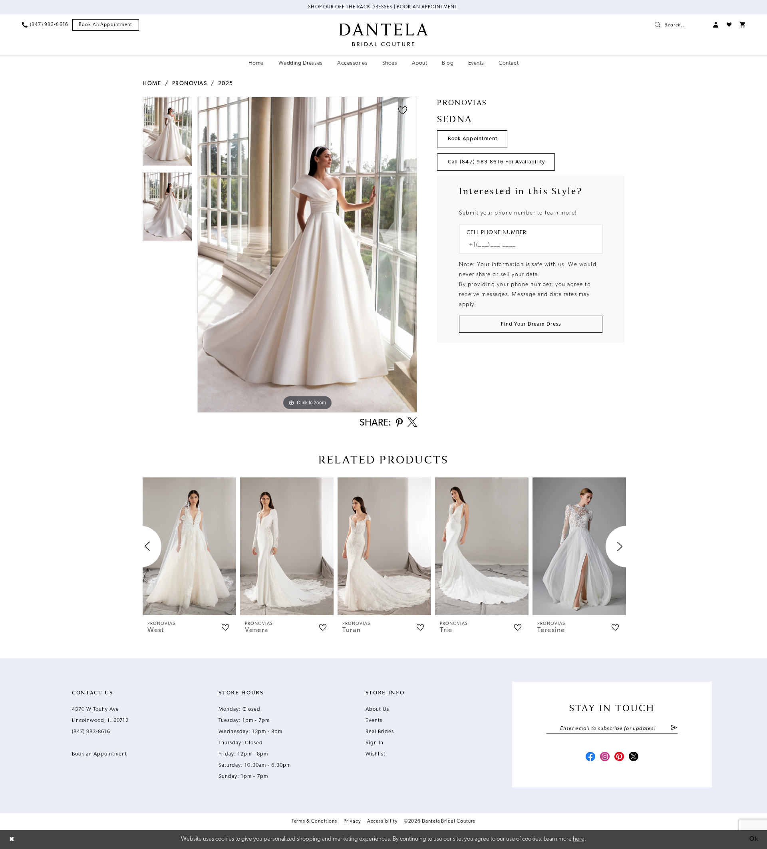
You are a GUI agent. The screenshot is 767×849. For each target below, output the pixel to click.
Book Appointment (473, 138)
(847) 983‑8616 (91, 731)
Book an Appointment (427, 7)
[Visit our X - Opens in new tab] (633, 757)
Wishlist (375, 754)
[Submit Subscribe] (674, 728)
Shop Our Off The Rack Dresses (350, 7)
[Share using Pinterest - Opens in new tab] (399, 423)
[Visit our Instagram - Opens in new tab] (605, 757)
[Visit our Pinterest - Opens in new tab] (619, 757)
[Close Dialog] (12, 840)
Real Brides (380, 731)
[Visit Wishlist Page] (729, 25)
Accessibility (382, 821)
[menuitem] (45, 25)
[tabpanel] (167, 134)
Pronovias (189, 84)
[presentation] (189, 546)
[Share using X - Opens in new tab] (412, 423)
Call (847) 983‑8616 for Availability (496, 162)
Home (152, 84)
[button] (716, 25)
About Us (377, 709)
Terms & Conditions (315, 821)
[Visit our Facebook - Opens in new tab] (590, 757)
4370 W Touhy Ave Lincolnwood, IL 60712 (100, 715)
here (578, 839)
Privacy (352, 821)
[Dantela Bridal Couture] (384, 35)
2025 (225, 84)
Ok (753, 839)
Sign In (375, 743)
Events (374, 720)
